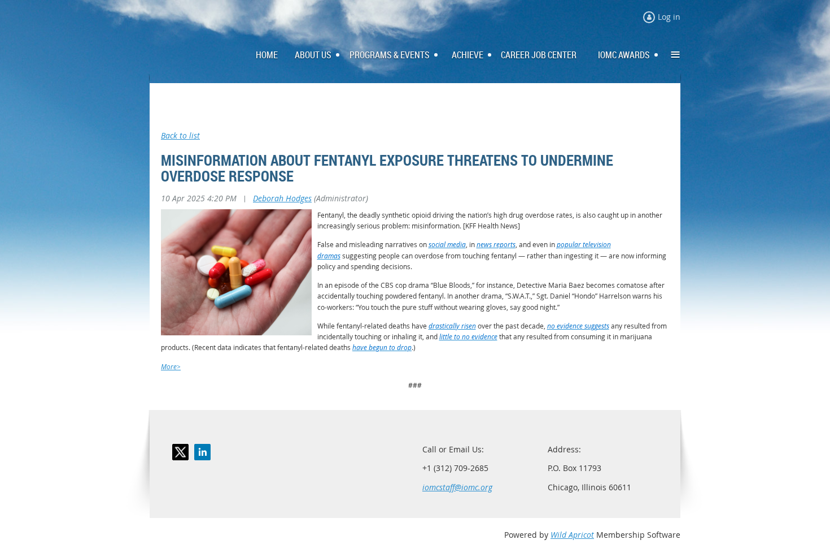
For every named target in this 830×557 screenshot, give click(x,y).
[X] (180, 452)
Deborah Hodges (282, 198)
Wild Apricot (572, 534)
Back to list (180, 135)
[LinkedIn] (202, 452)
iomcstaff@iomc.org (457, 487)
